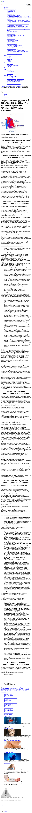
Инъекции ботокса (12, 31)
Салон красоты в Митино (13, 81)
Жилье (9, 70)
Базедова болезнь (8, 728)
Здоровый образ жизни (13, 65)
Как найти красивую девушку (14, 45)
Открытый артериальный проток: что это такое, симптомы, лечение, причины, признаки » (15, 691)
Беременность (11, 11)
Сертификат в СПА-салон (14, 84)
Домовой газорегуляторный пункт (16, 35)
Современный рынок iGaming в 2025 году (18, 16)
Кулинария (10, 74)
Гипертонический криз (9, 774)
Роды (8, 12)
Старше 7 (9, 60)
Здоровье (9, 61)
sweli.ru (6, 811)
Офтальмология (8, 710)
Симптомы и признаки (10, 95)
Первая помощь (8, 708)
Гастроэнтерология (9, 696)
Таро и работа (11, 41)
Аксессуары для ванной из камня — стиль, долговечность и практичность (18, 24)
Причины (6, 94)
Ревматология (7, 705)
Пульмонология (8, 694)
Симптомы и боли (9, 695)
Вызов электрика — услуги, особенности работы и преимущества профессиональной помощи (18, 21)
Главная (6, 7)
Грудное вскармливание (13, 15)
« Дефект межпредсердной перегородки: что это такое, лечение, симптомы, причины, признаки (15, 688)
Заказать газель (11, 39)
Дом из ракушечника (12, 46)
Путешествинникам (12, 76)
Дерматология (8, 714)
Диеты (9, 66)
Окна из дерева (11, 34)
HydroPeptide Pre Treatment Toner (16, 50)
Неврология (7, 711)
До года (9, 56)
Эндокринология (8, 704)
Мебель (9, 37)
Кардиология (20, 86)
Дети (5, 55)
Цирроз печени (7, 716)
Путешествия (7, 75)
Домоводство (10, 71)
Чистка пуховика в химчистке (14, 82)
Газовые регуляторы (12, 32)
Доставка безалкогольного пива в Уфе (17, 77)
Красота (6, 67)
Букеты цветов (11, 36)
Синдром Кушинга (8, 752)
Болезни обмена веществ (10, 703)
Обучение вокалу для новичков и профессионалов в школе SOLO (15, 79)
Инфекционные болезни (10, 698)
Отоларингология (8, 713)
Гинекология (7, 709)
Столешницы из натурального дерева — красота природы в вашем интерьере (17, 27)
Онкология (7, 699)
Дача (8, 72)
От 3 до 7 (9, 59)
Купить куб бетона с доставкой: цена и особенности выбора (17, 48)
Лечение (6, 97)
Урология (6, 701)
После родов (10, 14)
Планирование (11, 10)
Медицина (10, 64)
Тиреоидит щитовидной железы (12, 740)
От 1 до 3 (9, 57)
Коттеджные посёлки (12, 40)
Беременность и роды (10, 9)
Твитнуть (4, 805)
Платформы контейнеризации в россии (17, 51)
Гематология (7, 706)
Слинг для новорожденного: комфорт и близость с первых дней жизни (17, 53)
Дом (5, 69)
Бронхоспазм (7, 763)
